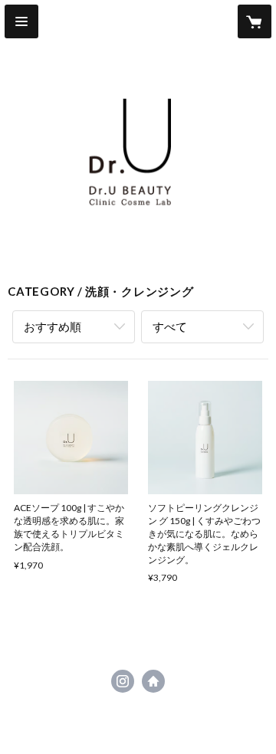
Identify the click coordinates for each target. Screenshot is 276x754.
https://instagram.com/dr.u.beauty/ (122, 681)
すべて (170, 326)
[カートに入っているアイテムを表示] (254, 21)
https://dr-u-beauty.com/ (153, 681)
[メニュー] (21, 21)
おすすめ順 (52, 326)
